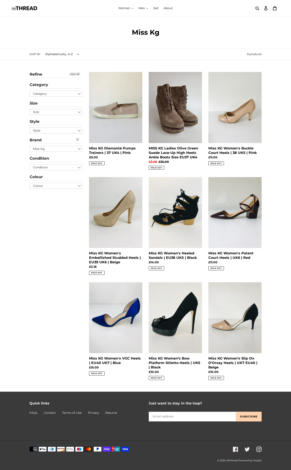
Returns (111, 413)
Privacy (93, 413)
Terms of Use (72, 413)
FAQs (33, 413)
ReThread (231, 460)
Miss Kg (39, 149)
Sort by (34, 54)
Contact (50, 413)
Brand (36, 140)
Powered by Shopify (250, 460)
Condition (39, 158)
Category (39, 84)
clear (78, 140)
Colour (36, 177)
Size (33, 103)
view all (74, 74)
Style (34, 121)
